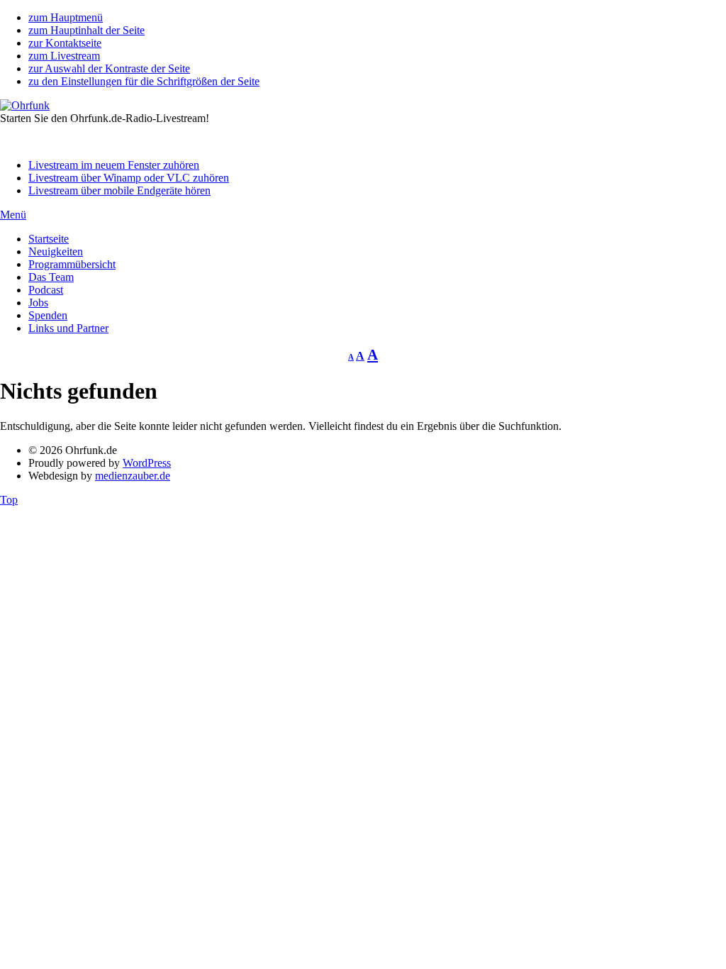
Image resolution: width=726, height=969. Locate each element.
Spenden (47, 315)
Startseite (48, 239)
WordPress (147, 463)
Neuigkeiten (55, 251)
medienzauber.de (132, 476)
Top (9, 500)
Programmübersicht (72, 264)
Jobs (38, 303)
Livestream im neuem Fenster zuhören (113, 165)
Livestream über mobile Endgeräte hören (119, 190)
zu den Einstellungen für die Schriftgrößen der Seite (143, 81)
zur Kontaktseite (64, 43)
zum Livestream (64, 56)
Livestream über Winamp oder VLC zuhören (128, 178)
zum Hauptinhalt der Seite (86, 30)
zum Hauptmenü (65, 17)
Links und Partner (68, 328)
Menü (13, 215)
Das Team (51, 277)
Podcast (45, 290)
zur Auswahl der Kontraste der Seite (109, 68)
